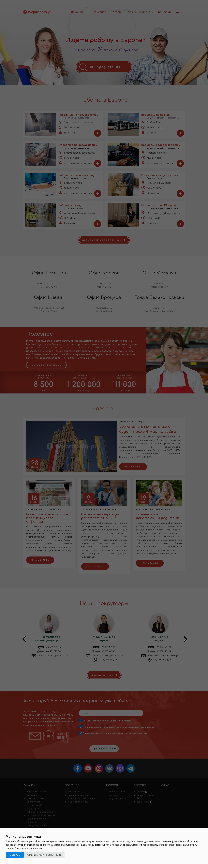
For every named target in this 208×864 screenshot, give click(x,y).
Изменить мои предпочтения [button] (44, 855)
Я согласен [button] (15, 855)
